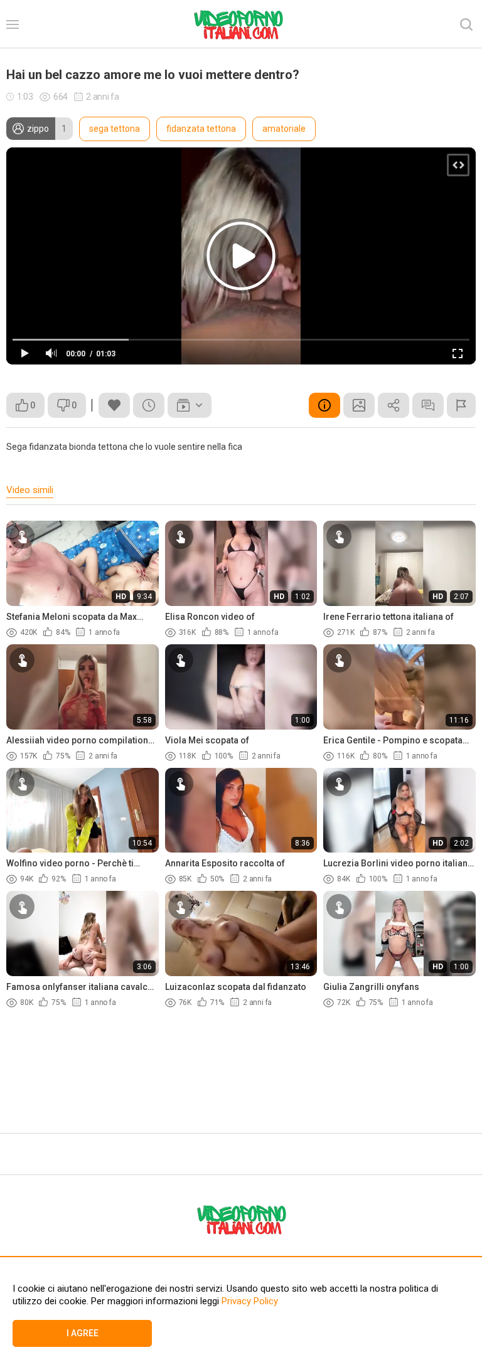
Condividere (393, 405)
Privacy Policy (248, 1301)
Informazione (324, 405)
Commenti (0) (428, 405)
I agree (83, 1333)
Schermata (359, 405)
